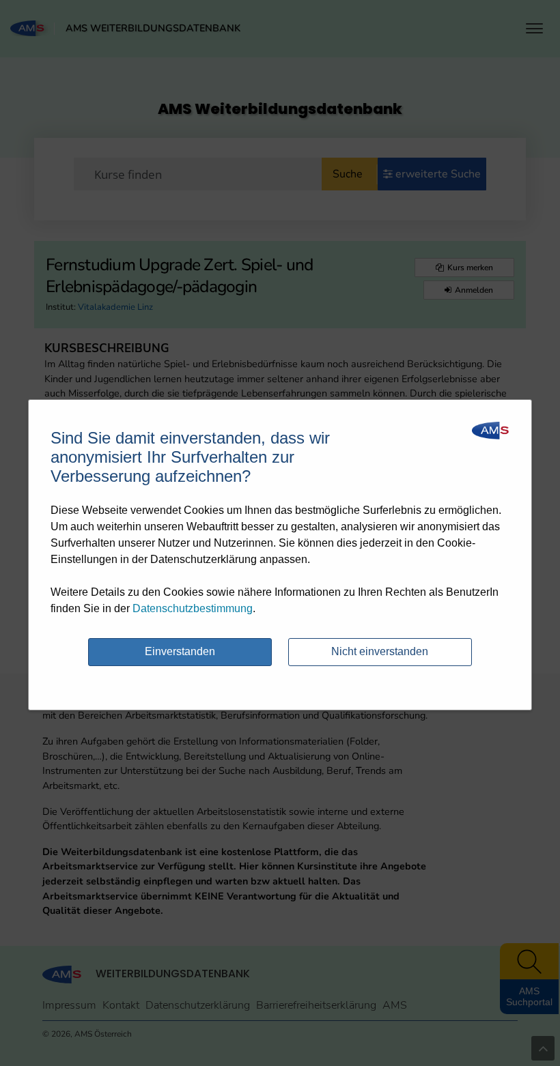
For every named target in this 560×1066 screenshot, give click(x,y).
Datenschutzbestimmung (192, 608)
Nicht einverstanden (379, 651)
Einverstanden (180, 651)
